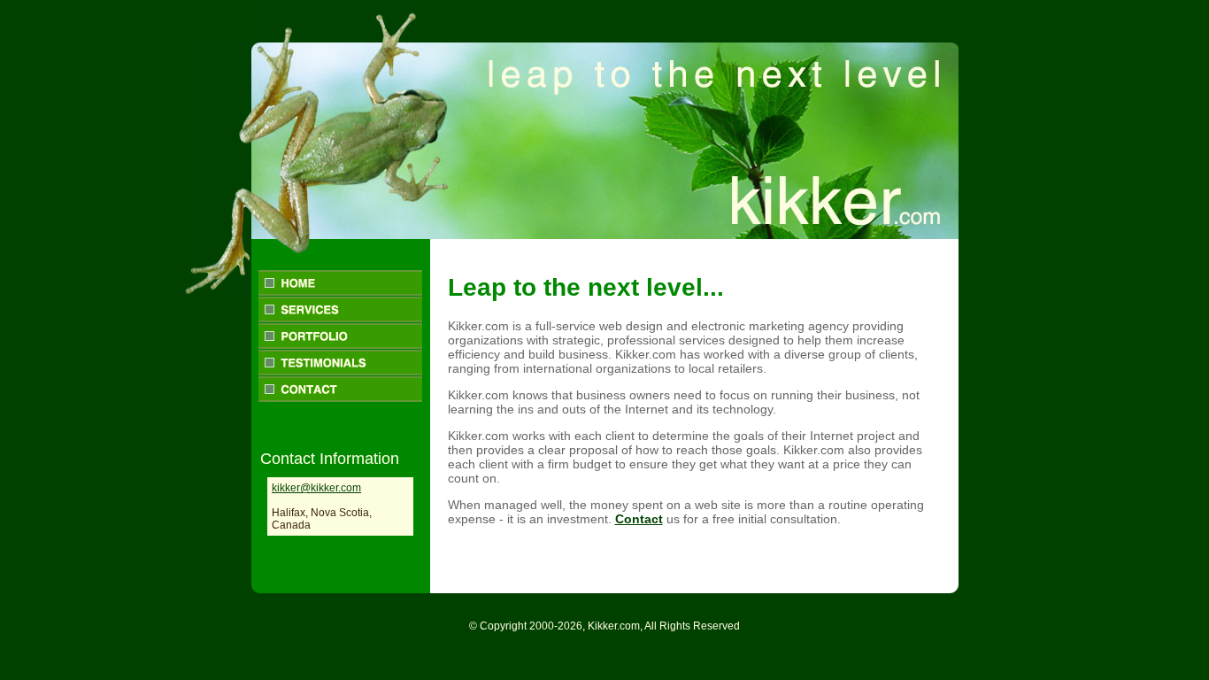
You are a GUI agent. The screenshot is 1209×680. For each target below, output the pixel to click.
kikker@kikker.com (316, 488)
